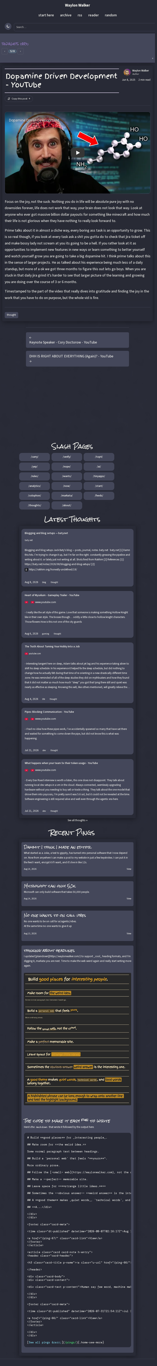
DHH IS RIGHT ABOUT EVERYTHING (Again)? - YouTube (71, 356)
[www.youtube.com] (28, 602)
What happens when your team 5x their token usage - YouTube (61, 763)
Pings (85, 832)
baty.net (29, 540)
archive (66, 15)
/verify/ (67, 457)
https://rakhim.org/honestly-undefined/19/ (53, 569)
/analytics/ (34, 486)
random (111, 15)
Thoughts (85, 519)
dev (44, 750)
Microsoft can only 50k (49, 886)
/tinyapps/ (99, 476)
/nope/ (67, 466)
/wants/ (67, 476)
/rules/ (34, 476)
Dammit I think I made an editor (57, 847)
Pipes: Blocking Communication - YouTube (49, 712)
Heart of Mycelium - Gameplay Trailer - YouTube (52, 595)
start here (46, 15)
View (129, 869)
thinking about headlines (49, 950)
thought (11, 315)
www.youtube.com (45, 602)
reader (93, 15)
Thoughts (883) (15, 43)
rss (80, 15)
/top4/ (99, 457)
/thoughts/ (34, 505)
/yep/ (34, 466)
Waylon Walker (77, 5)
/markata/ (67, 495)
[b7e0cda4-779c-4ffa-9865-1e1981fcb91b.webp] (77, 1039)
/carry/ (34, 457)
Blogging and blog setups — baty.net (46, 533)
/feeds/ (99, 495)
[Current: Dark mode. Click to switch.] (8, 26)
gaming (45, 634)
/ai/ (99, 466)
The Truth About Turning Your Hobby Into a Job (52, 646)
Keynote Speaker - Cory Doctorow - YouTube (63, 342)
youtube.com (35, 653)
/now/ (66, 486)
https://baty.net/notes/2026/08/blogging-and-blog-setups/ (58, 564)
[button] (77, 48)
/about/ (66, 505)
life (43, 699)
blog (44, 582)
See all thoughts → (77, 820)
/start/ (99, 486)
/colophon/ (34, 495)
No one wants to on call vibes (55, 915)
